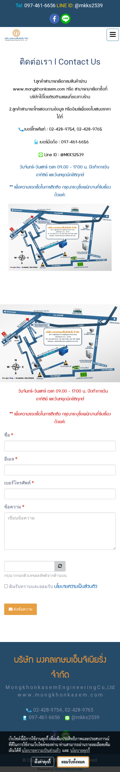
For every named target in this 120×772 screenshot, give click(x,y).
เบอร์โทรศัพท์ (19, 483)
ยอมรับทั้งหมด (73, 761)
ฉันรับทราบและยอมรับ (52, 586)
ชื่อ (8, 435)
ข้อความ (14, 506)
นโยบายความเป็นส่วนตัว (75, 587)
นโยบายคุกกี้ (80, 750)
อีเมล (10, 459)
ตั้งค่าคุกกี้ (43, 761)
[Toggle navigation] (113, 35)
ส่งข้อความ (22, 609)
